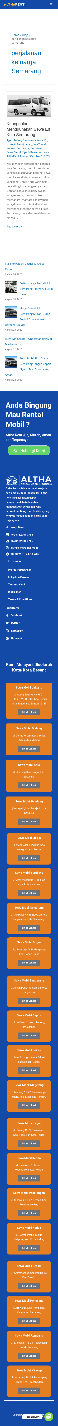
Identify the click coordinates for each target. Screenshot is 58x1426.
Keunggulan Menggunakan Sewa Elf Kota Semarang (28, 129)
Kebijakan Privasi (18, 577)
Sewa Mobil (14, 152)
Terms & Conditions (20, 599)
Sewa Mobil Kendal (29, 1158)
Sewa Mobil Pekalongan (29, 1193)
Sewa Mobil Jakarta (29, 687)
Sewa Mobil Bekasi (29, 1050)
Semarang (23, 148)
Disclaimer (14, 591)
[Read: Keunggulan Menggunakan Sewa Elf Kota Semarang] (29, 105)
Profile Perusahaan (19, 569)
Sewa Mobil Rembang (29, 1335)
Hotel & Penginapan (19, 144)
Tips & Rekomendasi (35, 152)
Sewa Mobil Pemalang (29, 1300)
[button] (48, 1416)
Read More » (14, 226)
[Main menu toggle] (51, 4)
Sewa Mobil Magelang (29, 1085)
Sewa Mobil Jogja (29, 837)
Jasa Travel (39, 144)
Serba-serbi (38, 148)
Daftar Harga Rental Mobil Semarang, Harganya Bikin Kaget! (36, 288)
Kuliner (11, 148)
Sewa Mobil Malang (29, 728)
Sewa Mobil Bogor (29, 942)
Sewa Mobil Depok (29, 1015)
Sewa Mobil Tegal (29, 1123)
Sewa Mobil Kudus (29, 1227)
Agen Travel (14, 140)
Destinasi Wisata (33, 140)
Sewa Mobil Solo (29, 765)
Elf (45, 140)
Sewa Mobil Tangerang (29, 980)
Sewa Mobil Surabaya (29, 872)
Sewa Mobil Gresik (29, 1266)
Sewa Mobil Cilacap (29, 1370)
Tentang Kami (16, 584)
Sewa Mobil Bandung (29, 801)
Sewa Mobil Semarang (29, 907)
